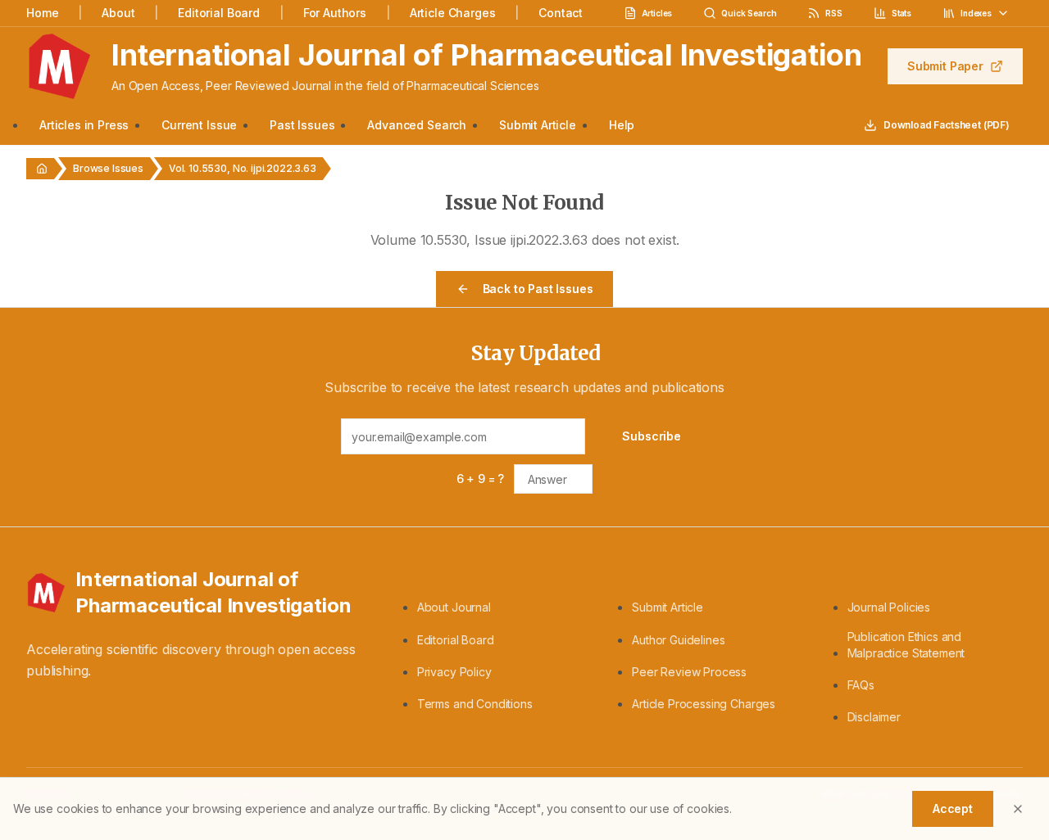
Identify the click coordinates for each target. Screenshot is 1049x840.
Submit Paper (945, 66)
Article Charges (453, 13)
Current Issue (199, 125)
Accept (953, 808)
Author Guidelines (678, 640)
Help (621, 125)
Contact (560, 13)
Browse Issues (108, 168)
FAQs (860, 685)
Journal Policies (888, 607)
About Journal (454, 607)
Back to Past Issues (538, 289)
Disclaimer (874, 717)
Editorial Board (219, 13)
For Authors (334, 13)
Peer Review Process (689, 672)
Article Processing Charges (703, 704)
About (118, 13)
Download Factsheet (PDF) (946, 125)
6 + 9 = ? (480, 478)
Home (42, 13)
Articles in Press (84, 125)
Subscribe (651, 436)
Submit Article (537, 125)
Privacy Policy (454, 672)
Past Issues (302, 125)
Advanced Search (416, 125)
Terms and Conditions (475, 704)
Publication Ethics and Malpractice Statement (906, 645)
